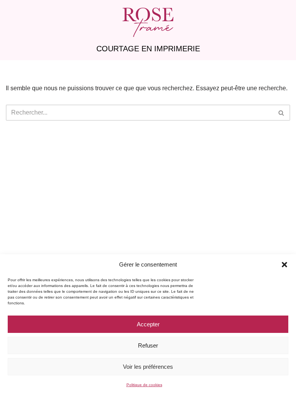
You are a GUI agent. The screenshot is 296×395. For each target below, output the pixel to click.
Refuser (148, 345)
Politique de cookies (144, 385)
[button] (284, 264)
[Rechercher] (281, 113)
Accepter (148, 324)
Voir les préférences (148, 366)
